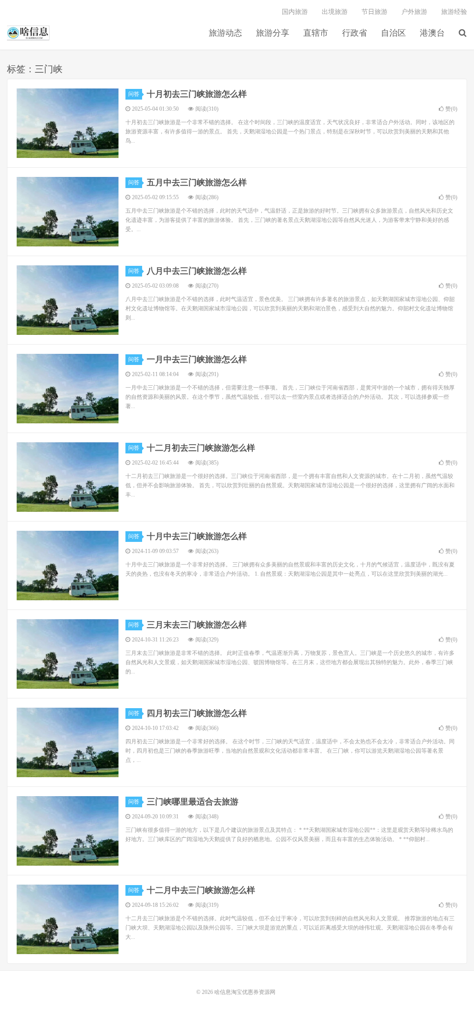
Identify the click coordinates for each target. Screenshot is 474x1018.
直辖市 (315, 33)
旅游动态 (225, 33)
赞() (451, 109)
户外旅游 (414, 11)
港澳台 (432, 33)
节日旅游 (374, 11)
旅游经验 (454, 11)
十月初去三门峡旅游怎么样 (197, 94)
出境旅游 (335, 11)
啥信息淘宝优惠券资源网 (28, 32)
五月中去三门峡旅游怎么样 (197, 182)
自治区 (393, 33)
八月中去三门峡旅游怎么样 (197, 271)
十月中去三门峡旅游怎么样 (197, 536)
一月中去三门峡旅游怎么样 (197, 359)
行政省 (354, 33)
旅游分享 (272, 33)
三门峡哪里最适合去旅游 (192, 801)
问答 (133, 94)
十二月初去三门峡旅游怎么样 (201, 447)
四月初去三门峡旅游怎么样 (197, 713)
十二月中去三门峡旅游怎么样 (201, 890)
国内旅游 (295, 11)
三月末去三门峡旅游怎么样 (197, 624)
